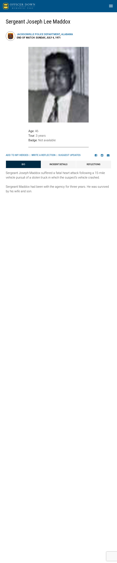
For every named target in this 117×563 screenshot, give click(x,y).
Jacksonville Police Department (38, 34)
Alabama (67, 34)
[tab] (23, 164)
